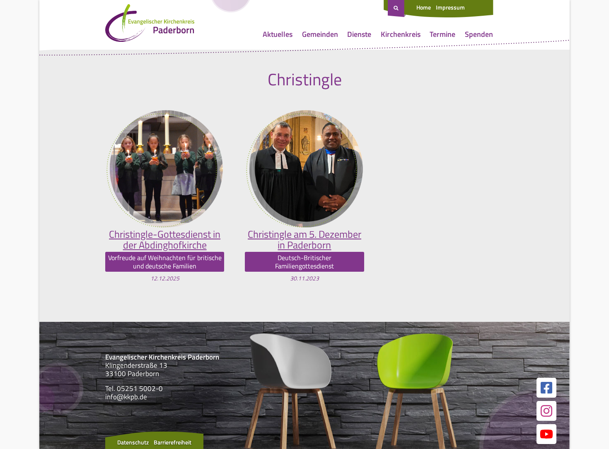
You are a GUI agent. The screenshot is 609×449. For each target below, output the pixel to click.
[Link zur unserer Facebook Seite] (546, 388)
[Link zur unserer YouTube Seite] (546, 434)
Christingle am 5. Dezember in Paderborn (304, 240)
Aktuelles (277, 34)
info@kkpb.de (126, 396)
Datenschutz (133, 442)
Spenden (479, 34)
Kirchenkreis (400, 34)
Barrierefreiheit (172, 442)
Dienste (359, 34)
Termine (442, 34)
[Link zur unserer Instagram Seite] (546, 411)
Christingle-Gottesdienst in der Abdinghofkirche (164, 240)
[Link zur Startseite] (149, 25)
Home (423, 7)
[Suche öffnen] (397, 8)
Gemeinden (320, 34)
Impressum (450, 7)
